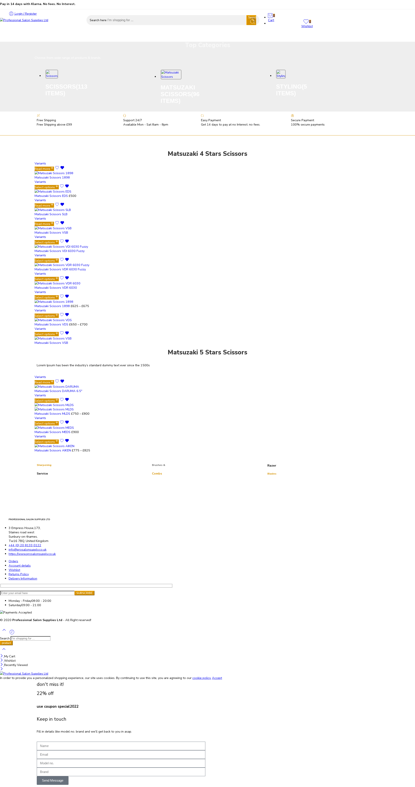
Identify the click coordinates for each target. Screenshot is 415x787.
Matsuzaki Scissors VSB (51, 232)
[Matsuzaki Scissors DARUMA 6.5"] (78, 386)
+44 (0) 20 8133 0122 (25, 545)
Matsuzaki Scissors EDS (52, 196)
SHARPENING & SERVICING (94, 36)
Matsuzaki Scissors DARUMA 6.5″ (58, 391)
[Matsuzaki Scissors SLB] (69, 210)
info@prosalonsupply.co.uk (27, 549)
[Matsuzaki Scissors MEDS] (78, 427)
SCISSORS (26, 36)
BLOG (128, 36)
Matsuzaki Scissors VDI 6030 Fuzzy (60, 251)
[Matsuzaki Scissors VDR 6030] (69, 283)
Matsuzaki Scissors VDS (52, 324)
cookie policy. (201, 678)
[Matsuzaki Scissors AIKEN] (78, 446)
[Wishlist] (59, 169)
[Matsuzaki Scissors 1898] (69, 173)
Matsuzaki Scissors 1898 (52, 177)
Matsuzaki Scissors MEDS (53, 432)
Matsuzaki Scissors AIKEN (53, 450)
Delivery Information (23, 578)
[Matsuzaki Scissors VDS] (69, 320)
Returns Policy (19, 574)
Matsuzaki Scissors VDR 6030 (56, 287)
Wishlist (14, 570)
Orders (13, 561)
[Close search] (4, 652)
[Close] (2, 656)
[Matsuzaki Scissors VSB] (69, 228)
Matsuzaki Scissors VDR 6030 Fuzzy (60, 269)
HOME (5, 36)
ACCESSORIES (53, 36)
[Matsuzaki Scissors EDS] (69, 191)
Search (5, 638)
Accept (217, 678)
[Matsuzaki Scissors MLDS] (78, 407)
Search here (98, 20)
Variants (40, 163)
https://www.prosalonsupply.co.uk (32, 554)
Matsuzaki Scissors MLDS (53, 413)
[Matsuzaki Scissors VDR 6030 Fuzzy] (69, 265)
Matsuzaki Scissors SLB (51, 214)
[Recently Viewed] (12, 634)
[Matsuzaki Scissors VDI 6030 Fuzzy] (69, 246)
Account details (20, 565)
